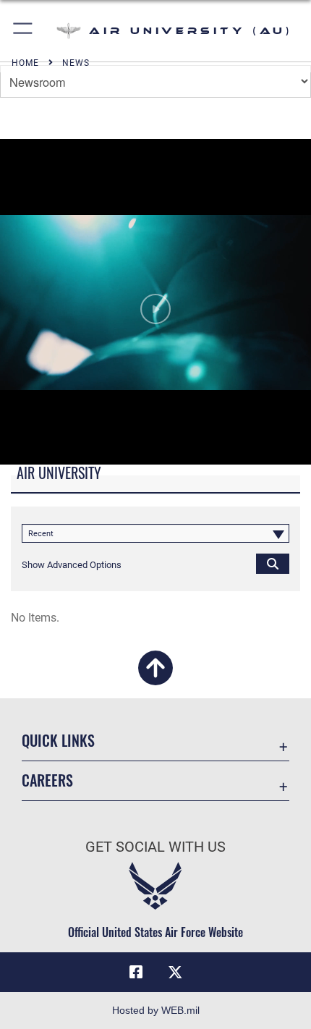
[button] (23, 31)
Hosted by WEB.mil (156, 1010)
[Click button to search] (272, 563)
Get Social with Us (155, 847)
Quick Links (58, 740)
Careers (47, 780)
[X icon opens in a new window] (175, 972)
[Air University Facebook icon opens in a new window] (136, 972)
